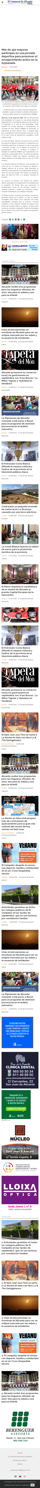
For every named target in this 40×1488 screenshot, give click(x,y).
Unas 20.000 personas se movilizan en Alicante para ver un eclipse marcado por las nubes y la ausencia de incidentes (19, 333)
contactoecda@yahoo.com (20, 1470)
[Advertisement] (20, 26)
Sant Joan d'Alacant (8, 744)
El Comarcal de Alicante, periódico (20, 1457)
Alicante (4, 67)
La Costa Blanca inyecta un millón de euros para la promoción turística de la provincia (20, 549)
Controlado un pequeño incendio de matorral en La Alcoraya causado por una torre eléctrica (19, 509)
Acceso (20, 1453)
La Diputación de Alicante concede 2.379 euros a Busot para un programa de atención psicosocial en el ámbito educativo (18, 423)
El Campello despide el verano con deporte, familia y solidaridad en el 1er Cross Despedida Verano (20, 869)
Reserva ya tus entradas (20, 242)
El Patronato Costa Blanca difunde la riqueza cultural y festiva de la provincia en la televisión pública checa (17, 467)
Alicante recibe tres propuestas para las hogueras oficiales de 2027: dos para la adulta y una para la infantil (19, 290)
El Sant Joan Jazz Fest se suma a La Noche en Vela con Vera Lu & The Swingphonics (19, 737)
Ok (32, 1485)
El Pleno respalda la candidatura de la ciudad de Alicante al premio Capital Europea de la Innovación (19, 590)
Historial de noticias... (20, 1460)
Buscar (20, 1464)
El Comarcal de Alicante (13, 70)
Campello (4, 877)
